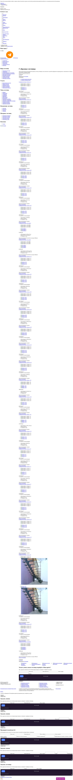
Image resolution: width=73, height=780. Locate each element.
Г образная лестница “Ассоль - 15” (25, 431)
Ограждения (5, 63)
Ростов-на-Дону (5, 31)
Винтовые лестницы (6, 75)
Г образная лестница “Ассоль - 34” (25, 396)
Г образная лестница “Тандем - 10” (25, 519)
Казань (4, 22)
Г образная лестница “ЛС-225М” (25, 239)
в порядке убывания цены (26, 80)
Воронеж (4, 15)
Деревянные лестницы (25, 683)
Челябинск (4, 41)
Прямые (4, 92)
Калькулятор (5, 62)
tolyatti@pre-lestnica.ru (4, 58)
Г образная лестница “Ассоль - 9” (25, 152)
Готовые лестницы (6, 76)
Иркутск (4, 20)
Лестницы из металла (6, 115)
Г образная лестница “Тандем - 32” (25, 344)
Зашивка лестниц (6, 84)
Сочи (3, 36)
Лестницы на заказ (6, 77)
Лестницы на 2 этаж (6, 70)
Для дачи (4, 110)
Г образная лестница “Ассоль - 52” (25, 187)
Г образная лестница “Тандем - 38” (25, 309)
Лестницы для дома (43, 685)
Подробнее (24, 98)
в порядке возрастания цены (26, 79)
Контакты (4, 65)
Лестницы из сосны (6, 117)
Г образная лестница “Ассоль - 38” (25, 291)
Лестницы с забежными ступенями (9, 100)
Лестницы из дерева (6, 116)
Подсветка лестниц (6, 85)
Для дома (4, 108)
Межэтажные (5, 97)
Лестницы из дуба (6, 119)
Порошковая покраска (7, 87)
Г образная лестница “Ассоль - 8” (25, 554)
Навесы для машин (6, 86)
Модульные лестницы (7, 74)
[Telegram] (7, 777)
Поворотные (5, 93)
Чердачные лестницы (6, 78)
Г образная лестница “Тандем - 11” (25, 537)
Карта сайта (14, 688)
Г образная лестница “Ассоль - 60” (25, 170)
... (20, 75)
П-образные (5, 95)
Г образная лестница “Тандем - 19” (25, 362)
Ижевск (4, 19)
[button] (60, 778)
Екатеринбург (5, 17)
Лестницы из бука (6, 118)
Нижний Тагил (5, 28)
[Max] (10, 777)
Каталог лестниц (6, 61)
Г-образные (5, 94)
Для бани (4, 111)
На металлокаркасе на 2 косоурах (9, 73)
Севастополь (5, 35)
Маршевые (5, 96)
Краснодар (4, 23)
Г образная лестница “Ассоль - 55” (25, 205)
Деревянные (5, 71)
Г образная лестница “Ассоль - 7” (25, 466)
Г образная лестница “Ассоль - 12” (25, 624)
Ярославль (4, 43)
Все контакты (58, 688)
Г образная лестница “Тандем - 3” (25, 484)
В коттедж (4, 109)
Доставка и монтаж (6, 64)
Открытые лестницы (6, 102)
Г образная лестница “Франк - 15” (25, 414)
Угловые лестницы (6, 101)
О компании (5, 60)
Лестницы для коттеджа (43, 686)
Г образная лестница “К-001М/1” (25, 641)
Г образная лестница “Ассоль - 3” (25, 448)
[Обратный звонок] (1, 779)
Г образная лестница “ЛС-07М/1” (25, 223)
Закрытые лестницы (6, 103)
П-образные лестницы (25, 685)
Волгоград (4, 14)
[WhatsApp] (2, 777)
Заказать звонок (10, 46)
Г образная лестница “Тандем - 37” (25, 256)
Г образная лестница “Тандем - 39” (25, 327)
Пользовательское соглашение (5, 688)
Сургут (4, 37)
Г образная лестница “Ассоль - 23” (25, 274)
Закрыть (2, 695)
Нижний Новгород (6, 27)
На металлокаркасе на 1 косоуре (8, 72)
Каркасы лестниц (6, 83)
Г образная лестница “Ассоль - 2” (25, 99)
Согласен (2, 3)
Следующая (26, 76)
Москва (4, 25)
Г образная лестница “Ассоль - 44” (25, 134)
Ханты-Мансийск (6, 39)
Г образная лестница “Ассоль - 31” (25, 117)
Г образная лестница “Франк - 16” (25, 380)
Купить (20, 98)
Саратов (4, 34)
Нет (2, 50)
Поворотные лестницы (25, 686)
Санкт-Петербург (6, 33)
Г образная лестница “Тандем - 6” (25, 501)
